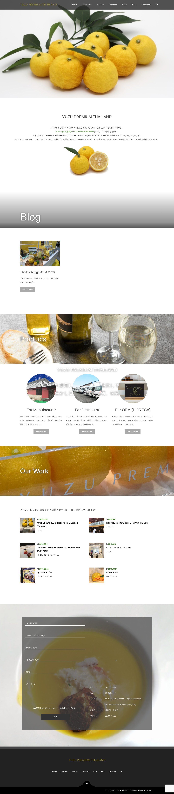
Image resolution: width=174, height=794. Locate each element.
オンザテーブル (44, 572)
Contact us (146, 5)
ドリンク (109, 552)
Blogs (134, 5)
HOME (74, 5)
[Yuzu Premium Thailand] (38, 4)
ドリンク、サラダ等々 (45, 576)
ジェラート (110, 527)
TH (156, 5)
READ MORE (27, 289)
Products (100, 5)
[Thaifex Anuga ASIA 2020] (40, 268)
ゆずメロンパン (111, 576)
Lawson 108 (112, 572)
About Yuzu (87, 5)
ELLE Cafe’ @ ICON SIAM (118, 548)
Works (124, 5)
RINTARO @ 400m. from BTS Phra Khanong (127, 523)
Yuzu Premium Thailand (125, 790)
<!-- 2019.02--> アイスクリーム (48, 555)
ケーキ (39, 530)
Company (113, 5)
